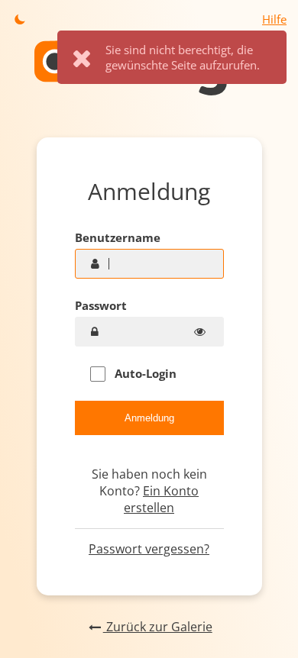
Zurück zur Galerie (157, 626)
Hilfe (274, 19)
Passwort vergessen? (149, 548)
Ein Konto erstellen (161, 499)
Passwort (101, 305)
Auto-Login (144, 373)
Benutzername (117, 237)
